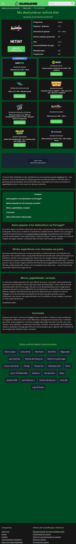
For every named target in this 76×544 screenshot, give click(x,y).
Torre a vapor (10, 352)
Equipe (4, 534)
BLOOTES (52, 352)
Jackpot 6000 (12, 380)
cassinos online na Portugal (37, 234)
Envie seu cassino (39, 540)
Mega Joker (65, 352)
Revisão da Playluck (56, 135)
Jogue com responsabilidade (12, 542)
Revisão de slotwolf (56, 88)
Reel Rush (39, 352)
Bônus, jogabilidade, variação (18, 208)
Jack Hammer (14, 359)
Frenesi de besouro (47, 380)
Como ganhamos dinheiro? (12, 540)
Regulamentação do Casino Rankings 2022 (48, 532)
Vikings (27, 366)
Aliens (67, 366)
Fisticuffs (64, 380)
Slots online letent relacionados (18, 217)
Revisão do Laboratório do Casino (20, 112)
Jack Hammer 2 (28, 380)
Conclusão (10, 212)
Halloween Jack (54, 366)
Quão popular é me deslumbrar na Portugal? (24, 199)
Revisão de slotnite (19, 67)
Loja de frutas (38, 387)
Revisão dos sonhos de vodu (19, 88)
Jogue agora (19, 74)
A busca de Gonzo (11, 366)
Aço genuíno (49, 373)
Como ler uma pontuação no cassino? (47, 537)
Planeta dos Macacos (34, 359)
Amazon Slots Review (20, 136)
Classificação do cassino (42, 534)
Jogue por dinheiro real (16, 49)
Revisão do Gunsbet (56, 112)
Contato (5, 537)
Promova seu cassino (41, 542)
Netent (60, 22)
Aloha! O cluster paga (56, 359)
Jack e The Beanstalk (18, 373)
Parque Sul (38, 366)
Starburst (60, 177)
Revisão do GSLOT (56, 66)
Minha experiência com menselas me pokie (23, 203)
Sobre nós (5, 532)
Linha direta (25, 352)
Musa (62, 373)
